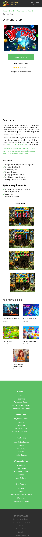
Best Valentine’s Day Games (21, 495)
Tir (21, 395)
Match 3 (30, 11)
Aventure (21, 465)
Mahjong (21, 448)
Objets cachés (17, 369)
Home (5, 11)
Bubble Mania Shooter (11, 319)
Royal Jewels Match (30, 341)
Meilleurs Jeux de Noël (21, 432)
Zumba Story (7, 341)
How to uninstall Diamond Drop (18, 154)
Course (21, 445)
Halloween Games (21, 471)
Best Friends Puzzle (30, 319)
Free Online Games (21, 442)
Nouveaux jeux (21, 428)
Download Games (21, 402)
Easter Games (21, 455)
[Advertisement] (21, 95)
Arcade (21, 475)
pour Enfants (21, 478)
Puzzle (21, 452)
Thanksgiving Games (21, 501)
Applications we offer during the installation (16, 149)
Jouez (9, 144)
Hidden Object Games (21, 405)
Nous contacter (21, 529)
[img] (37, 3)
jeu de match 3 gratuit (22, 144)
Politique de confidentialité (21, 522)
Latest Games (21, 468)
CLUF (21, 526)
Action (21, 422)
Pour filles (21, 399)
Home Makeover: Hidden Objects (19, 365)
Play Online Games (21, 419)
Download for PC (21, 57)
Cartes (21, 488)
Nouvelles (21, 532)
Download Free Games (17, 11)
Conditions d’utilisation (21, 519)
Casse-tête (21, 425)
